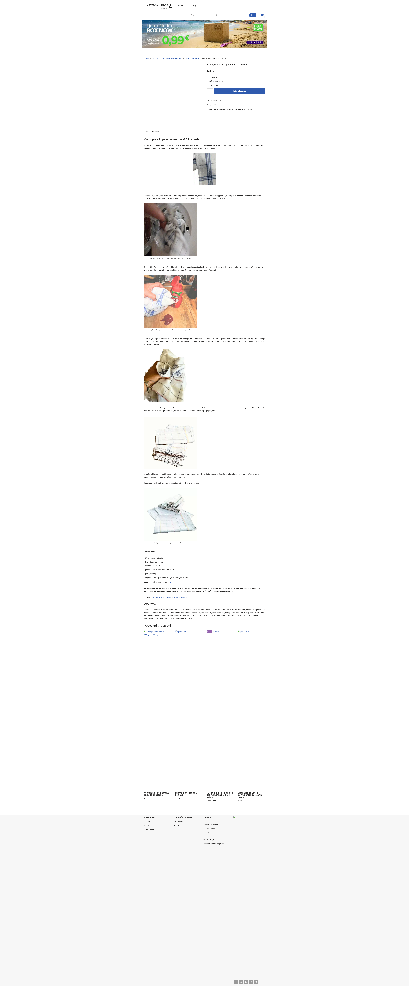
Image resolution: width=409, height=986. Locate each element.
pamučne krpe (248, 109)
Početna (181, 6)
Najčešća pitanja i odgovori (213, 844)
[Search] (217, 15)
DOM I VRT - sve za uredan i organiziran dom (166, 58)
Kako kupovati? (179, 821)
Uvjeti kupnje (149, 829)
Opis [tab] (146, 131)
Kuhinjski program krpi (219, 109)
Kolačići (206, 833)
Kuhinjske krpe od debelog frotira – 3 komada (170, 597)
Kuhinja (186, 58)
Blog (194, 6)
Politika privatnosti (210, 829)
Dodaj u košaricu (239, 91)
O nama (147, 821)
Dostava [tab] (155, 131)
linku (169, 582)
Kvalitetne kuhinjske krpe (235, 109)
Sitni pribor (195, 58)
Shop (253, 15)
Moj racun (177, 825)
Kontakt (147, 825)
